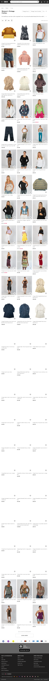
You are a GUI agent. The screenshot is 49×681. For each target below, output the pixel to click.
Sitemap (2, 666)
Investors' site (20, 663)
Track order (3, 659)
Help (2, 657)
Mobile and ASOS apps (38, 657)
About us (19, 657)
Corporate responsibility (22, 661)
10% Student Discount (5, 665)
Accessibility (46, 679)
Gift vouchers (36, 659)
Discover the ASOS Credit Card (39, 666)
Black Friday (36, 663)
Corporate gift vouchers (38, 661)
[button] (14, 676)
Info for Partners (36, 665)
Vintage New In (26, 11)
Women (7, 8)
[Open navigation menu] (2, 2)
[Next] (46, 11)
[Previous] (21, 11)
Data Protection (4, 668)
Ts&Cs (42, 679)
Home (2, 8)
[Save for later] (14, 40)
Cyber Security (20, 665)
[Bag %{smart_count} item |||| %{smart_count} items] (47, 2)
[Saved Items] (44, 2)
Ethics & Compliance (5, 670)
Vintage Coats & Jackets (36, 11)
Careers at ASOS (21, 659)
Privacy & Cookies (37, 679)
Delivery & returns (4, 661)
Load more (24, 635)
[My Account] (41, 2)
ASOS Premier (3, 663)
